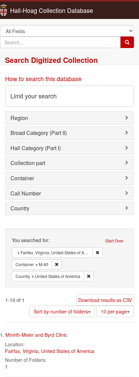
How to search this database (43, 78)
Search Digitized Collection (51, 60)
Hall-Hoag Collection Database (30, 10)
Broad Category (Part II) (38, 133)
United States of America (67, 351)
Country (19, 208)
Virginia (30, 351)
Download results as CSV (105, 300)
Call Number (25, 193)
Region (19, 118)
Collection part (27, 163)
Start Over (114, 240)
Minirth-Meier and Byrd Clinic (36, 334)
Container (22, 178)
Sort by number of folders (61, 311)
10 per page (114, 311)
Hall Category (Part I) (35, 148)
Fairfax (12, 351)
